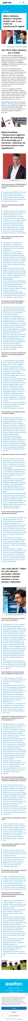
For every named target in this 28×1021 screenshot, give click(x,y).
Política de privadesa (18, 1018)
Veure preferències (14, 1015)
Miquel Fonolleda (12, 102)
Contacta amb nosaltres (14, 988)
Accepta (14, 1008)
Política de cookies (9, 1018)
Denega (14, 1012)
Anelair (3, 60)
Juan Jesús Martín (15, 103)
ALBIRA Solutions (17, 55)
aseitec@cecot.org (14, 992)
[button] (26, 994)
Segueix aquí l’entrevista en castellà (17, 46)
